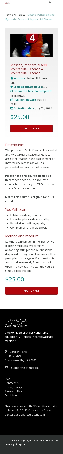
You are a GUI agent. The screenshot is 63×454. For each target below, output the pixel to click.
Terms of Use (13, 391)
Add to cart (31, 128)
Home (8, 14)
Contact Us (12, 383)
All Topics (19, 14)
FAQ (7, 379)
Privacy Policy (13, 387)
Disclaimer (11, 395)
